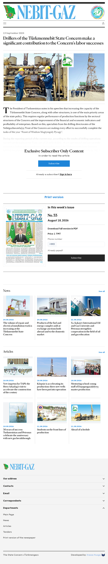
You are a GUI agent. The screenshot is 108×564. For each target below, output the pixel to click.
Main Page (8, 514)
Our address (10, 478)
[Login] (103, 23)
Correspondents (12, 500)
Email (6, 493)
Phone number (55, 239)
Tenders (7, 532)
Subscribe (53, 163)
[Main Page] (46, 12)
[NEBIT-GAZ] (18, 467)
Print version (54, 197)
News (6, 520)
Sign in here (66, 174)
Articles (7, 526)
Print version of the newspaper (19, 537)
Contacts (8, 486)
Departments (10, 508)
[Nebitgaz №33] (24, 236)
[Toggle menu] (4, 23)
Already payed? (55, 250)
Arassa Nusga (94, 555)
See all (102, 291)
